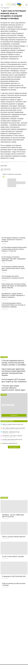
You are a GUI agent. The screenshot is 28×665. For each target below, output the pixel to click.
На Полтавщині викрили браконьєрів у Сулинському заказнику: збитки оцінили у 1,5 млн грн (14, 249)
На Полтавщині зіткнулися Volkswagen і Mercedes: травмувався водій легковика (14, 258)
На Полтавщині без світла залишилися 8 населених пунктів (13, 277)
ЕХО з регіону (4, 165)
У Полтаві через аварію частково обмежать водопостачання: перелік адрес (13, 388)
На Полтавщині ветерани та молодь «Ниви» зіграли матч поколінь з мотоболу (13, 239)
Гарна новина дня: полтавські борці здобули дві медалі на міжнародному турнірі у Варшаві (14, 285)
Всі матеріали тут (14, 415)
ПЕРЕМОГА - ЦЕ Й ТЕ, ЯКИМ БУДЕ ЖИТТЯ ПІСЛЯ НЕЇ (13, 516)
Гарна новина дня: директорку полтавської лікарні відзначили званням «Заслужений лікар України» (13, 372)
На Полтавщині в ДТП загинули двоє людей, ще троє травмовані (14, 380)
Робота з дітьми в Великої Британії (13, 537)
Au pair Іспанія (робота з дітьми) (13, 556)
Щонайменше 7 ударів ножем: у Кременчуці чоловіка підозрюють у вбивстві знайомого (13, 295)
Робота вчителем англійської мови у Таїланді (13, 584)
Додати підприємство (14, 447)
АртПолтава (8, 404)
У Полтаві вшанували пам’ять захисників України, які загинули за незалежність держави (13, 305)
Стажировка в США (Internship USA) (14, 576)
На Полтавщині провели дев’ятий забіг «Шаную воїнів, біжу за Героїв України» (13, 268)
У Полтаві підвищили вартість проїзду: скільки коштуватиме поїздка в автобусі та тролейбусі (14, 362)
